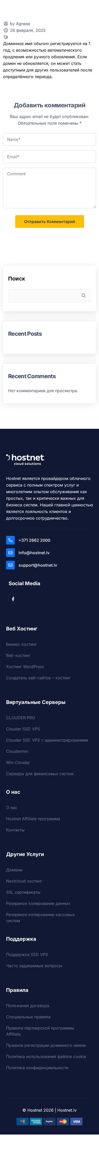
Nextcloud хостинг (24, 881)
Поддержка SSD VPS (27, 954)
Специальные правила (28, 1016)
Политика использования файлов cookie (46, 1056)
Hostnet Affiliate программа (33, 818)
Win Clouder (18, 762)
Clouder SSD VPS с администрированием (47, 740)
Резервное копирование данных (38, 903)
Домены (14, 869)
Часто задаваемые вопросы (34, 965)
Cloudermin (17, 751)
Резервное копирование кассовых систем (40, 917)
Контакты (15, 829)
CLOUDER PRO (20, 717)
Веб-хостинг (18, 655)
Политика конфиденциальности (37, 1067)
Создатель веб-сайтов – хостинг (38, 677)
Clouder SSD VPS (23, 728)
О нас (11, 807)
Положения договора (27, 1005)
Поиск (16, 278)
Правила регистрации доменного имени (46, 1045)
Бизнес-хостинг (21, 644)
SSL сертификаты (23, 892)
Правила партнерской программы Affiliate (40, 1031)
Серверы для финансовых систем (39, 773)
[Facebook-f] (13, 599)
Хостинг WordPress (25, 666)
